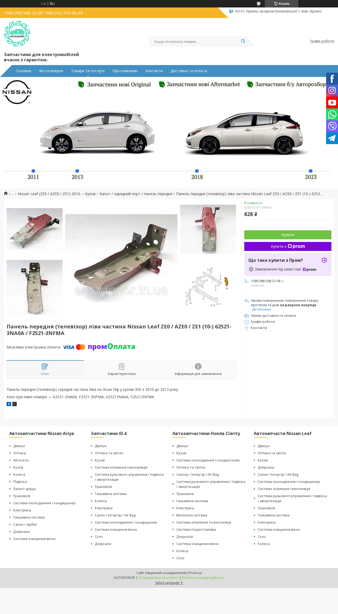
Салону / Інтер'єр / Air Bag (197, 474)
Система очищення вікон (34, 538)
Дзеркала (21, 531)
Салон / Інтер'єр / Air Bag (115, 515)
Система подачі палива (196, 529)
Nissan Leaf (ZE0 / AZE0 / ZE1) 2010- (49, 193)
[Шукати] (243, 41)
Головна (23, 71)
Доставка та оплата (189, 71)
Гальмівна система (29, 517)
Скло (99, 536)
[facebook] (9, 404)
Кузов (90, 193)
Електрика (22, 510)
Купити (287, 234)
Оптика (19, 453)
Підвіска (20, 481)
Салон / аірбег (25, 524)
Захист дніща (24, 488)
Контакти (154, 71)
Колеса (19, 474)
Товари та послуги (88, 71)
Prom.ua (195, 573)
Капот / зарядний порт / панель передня (136, 193)
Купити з (279, 246)
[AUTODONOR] (17, 34)
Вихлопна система (191, 515)
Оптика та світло (109, 453)
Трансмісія (21, 495)
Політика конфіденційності (203, 577)
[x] (14, 404)
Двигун (19, 445)
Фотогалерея (51, 71)
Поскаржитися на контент (158, 577)
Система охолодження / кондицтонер (208, 460)
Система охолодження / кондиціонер (44, 503)
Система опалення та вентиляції (203, 522)
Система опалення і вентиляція (121, 467)
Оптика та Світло (190, 467)
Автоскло (21, 460)
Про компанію (125, 71)
